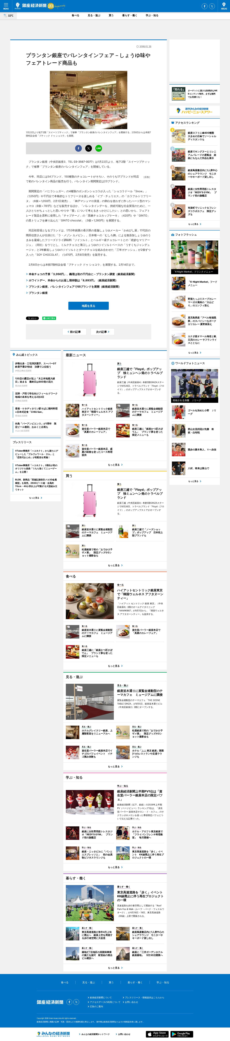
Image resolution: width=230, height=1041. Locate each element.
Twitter (212, 6)
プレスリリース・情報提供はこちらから (144, 997)
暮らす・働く (129, 15)
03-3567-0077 (83, 161)
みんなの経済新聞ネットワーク (53, 1034)
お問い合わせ (131, 1002)
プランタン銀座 (38, 292)
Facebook (204, 6)
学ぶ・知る (152, 15)
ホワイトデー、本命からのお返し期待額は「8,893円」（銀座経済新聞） (73, 280)
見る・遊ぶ (94, 15)
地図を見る (88, 305)
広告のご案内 (96, 1006)
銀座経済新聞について (101, 997)
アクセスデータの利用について (105, 1002)
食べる (75, 15)
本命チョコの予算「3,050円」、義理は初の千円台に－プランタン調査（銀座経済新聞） (83, 274)
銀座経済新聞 (30, 6)
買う (111, 15)
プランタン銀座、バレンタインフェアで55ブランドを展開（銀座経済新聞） (75, 286)
